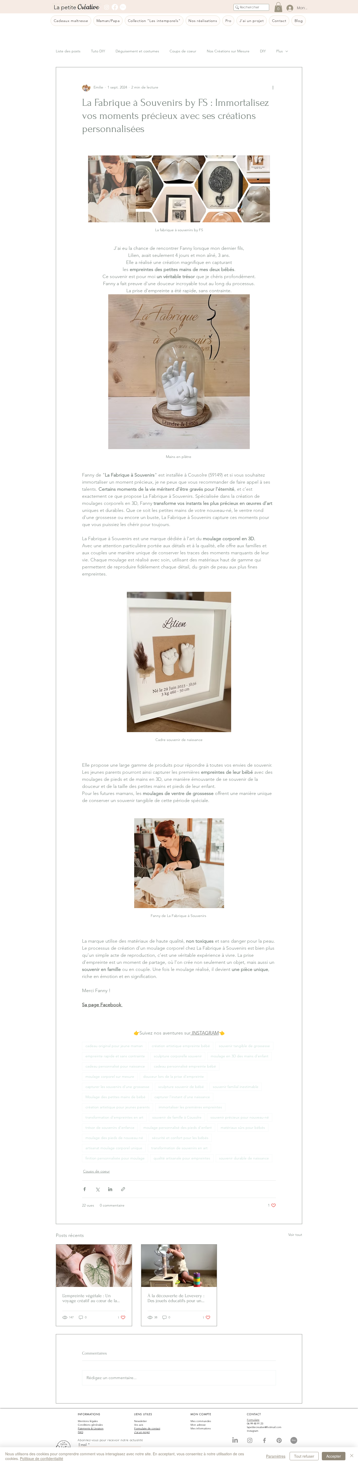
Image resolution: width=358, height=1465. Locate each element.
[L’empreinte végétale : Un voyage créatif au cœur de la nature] (94, 1266)
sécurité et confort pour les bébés (180, 1137)
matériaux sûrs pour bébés (243, 1127)
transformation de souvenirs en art (179, 1148)
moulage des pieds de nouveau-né (114, 1137)
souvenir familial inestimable (235, 1086)
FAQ (80, 1432)
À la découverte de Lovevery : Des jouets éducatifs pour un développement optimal (176, 1298)
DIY (263, 51)
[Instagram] (107, 7)
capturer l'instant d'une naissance (182, 1096)
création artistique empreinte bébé (181, 1045)
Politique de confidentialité (41, 1458)
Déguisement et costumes (137, 51)
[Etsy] (123, 7)
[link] (278, 7)
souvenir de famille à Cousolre (177, 1117)
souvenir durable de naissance (244, 1158)
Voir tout (295, 1234)
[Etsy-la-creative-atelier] (293, 1440)
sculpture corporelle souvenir (178, 1056)
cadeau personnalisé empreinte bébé (185, 1066)
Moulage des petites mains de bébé (115, 1096)
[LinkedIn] (235, 1440)
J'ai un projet (142, 1432)
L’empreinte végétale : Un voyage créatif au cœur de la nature (89, 1298)
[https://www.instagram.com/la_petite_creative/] (249, 1440)
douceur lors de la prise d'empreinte (173, 1076)
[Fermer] (352, 1456)
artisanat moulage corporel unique (113, 1148)
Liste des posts (68, 51)
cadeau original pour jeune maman (114, 1045)
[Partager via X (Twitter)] (97, 1189)
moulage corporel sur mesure (109, 1076)
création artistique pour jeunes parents (117, 1107)
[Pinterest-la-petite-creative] (279, 1440)
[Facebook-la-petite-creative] (264, 1440)
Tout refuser (304, 1456)
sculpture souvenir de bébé (181, 1086)
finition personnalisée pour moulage (115, 1158)
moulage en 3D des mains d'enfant (239, 1056)
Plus (279, 51)
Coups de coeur (183, 51)
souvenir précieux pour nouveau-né (239, 1117)
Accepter (333, 1456)
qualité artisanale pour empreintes (182, 1158)
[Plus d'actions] (273, 87)
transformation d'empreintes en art (114, 1117)
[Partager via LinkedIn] (110, 1189)
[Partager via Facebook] (84, 1189)
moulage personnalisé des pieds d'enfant (177, 1127)
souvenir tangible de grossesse (244, 1045)
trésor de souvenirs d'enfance (109, 1127)
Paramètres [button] (275, 1456)
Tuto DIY (98, 51)
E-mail (83, 1444)
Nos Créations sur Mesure (228, 51)
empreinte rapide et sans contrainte (115, 1056)
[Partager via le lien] (123, 1189)
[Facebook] (115, 7)
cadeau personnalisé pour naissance (115, 1066)
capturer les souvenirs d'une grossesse (117, 1086)
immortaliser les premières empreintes (190, 1107)
